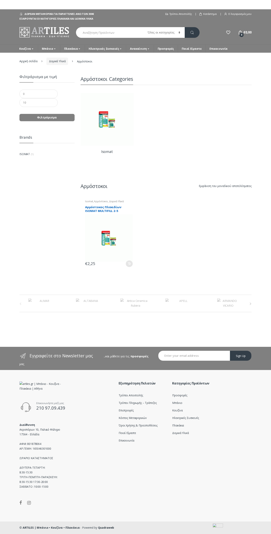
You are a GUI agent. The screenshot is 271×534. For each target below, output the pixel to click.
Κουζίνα (25, 49)
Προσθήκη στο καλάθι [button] (129, 263)
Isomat (89, 201)
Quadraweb (106, 527)
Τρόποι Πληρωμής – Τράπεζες (138, 403)
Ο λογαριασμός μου (240, 14)
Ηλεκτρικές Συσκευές (104, 49)
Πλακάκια (71, 49)
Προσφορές (166, 49)
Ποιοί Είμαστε (192, 49)
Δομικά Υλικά (57, 61)
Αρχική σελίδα (28, 61)
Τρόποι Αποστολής (180, 14)
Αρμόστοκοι (101, 201)
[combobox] (109, 32)
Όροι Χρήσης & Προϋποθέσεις (138, 425)
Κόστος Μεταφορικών (133, 418)
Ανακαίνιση (138, 49)
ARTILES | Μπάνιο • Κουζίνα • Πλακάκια (51, 527)
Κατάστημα (210, 14)
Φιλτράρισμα (47, 117)
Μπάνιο (47, 49)
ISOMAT (24, 154)
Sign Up (241, 356)
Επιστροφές (126, 410)
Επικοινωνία (218, 49)
